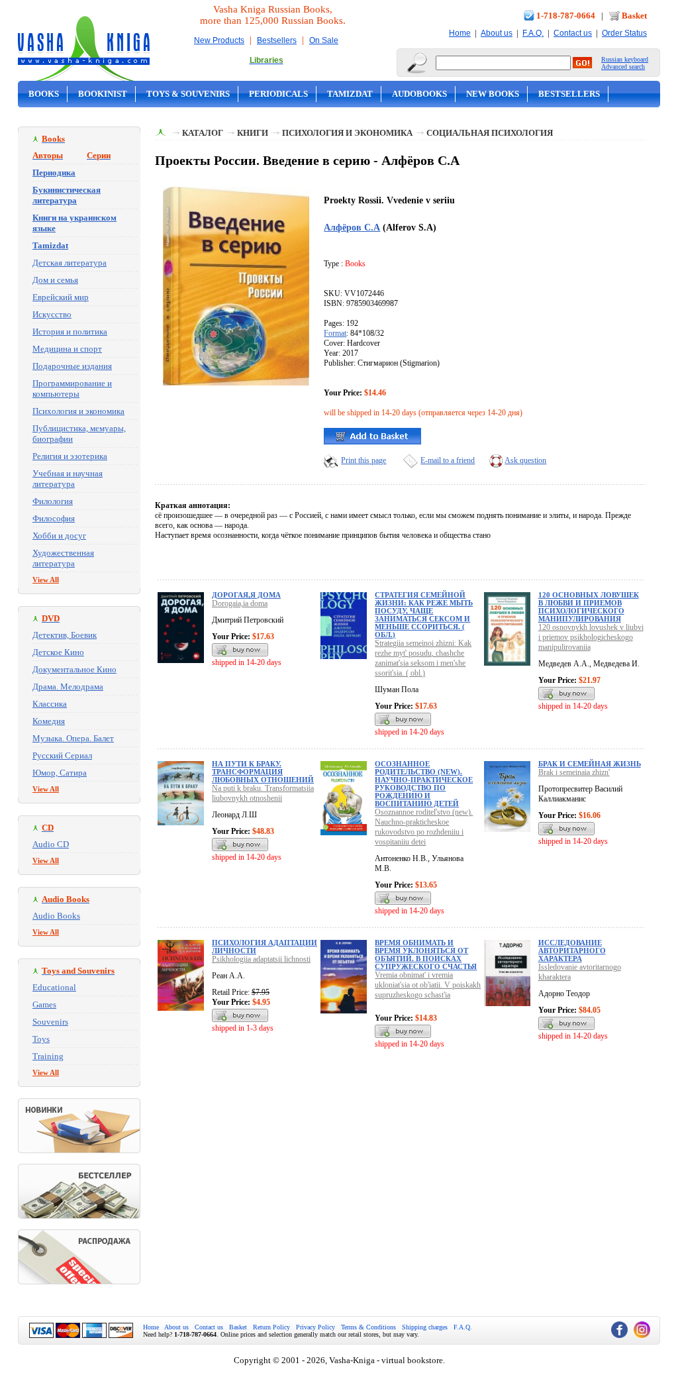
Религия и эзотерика (69, 456)
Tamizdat (350, 94)
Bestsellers (277, 40)
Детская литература (69, 263)
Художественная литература (63, 558)
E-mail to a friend (447, 460)
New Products (219, 40)
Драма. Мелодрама (67, 687)
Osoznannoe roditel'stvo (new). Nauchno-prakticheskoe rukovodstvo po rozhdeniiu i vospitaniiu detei (424, 827)
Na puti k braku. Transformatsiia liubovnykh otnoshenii (263, 793)
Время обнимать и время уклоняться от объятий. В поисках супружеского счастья (426, 954)
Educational (54, 987)
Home (460, 33)
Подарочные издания (72, 366)
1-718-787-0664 (565, 16)
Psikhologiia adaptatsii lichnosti (261, 959)
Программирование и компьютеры (72, 388)
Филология (52, 501)
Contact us (573, 33)
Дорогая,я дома (246, 595)
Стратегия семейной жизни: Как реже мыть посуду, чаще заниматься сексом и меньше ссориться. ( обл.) (424, 615)
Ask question (525, 460)
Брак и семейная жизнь (589, 764)
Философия (53, 518)
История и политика (69, 331)
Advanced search (623, 66)
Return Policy (271, 1327)
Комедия (48, 721)
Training (48, 1056)
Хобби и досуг (59, 535)
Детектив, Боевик (64, 635)
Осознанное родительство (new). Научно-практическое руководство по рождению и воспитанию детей (424, 783)
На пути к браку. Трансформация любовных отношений (263, 772)
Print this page (363, 460)
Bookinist (102, 94)
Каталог (202, 133)
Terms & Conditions (368, 1327)
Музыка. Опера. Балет (73, 738)
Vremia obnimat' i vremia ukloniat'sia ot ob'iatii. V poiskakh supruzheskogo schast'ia (428, 985)
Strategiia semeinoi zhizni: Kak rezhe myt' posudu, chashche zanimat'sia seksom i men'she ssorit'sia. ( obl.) (423, 658)
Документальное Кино (74, 669)
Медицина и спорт (67, 349)
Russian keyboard (624, 59)
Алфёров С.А (352, 227)
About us (496, 33)
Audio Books (56, 916)
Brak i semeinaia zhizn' (574, 772)
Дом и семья (55, 280)
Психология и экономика (78, 411)
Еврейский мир (60, 297)
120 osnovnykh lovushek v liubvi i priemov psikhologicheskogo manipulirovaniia (591, 637)
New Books (492, 94)
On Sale (323, 40)
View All (45, 580)
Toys (41, 1039)
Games (44, 1004)
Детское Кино (58, 652)
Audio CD (50, 844)
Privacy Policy (315, 1327)
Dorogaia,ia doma (239, 603)
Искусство (52, 314)
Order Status (624, 33)
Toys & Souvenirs (188, 94)
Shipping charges (425, 1327)
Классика (49, 704)
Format (335, 333)
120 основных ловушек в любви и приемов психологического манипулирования (588, 607)
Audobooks (419, 94)
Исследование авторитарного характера (572, 950)
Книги (252, 133)
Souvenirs (50, 1022)
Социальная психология (489, 133)
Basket (634, 16)
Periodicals (278, 94)
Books (43, 94)
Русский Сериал (62, 755)
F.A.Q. (533, 33)
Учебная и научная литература (67, 478)
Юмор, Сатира (59, 773)
